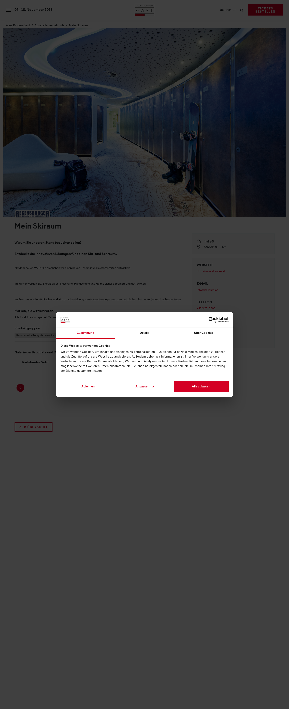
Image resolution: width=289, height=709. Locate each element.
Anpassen (142, 386)
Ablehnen (88, 386)
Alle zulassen (201, 386)
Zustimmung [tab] (85, 332)
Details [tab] (144, 332)
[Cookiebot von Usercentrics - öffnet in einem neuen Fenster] (211, 320)
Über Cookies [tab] (203, 332)
